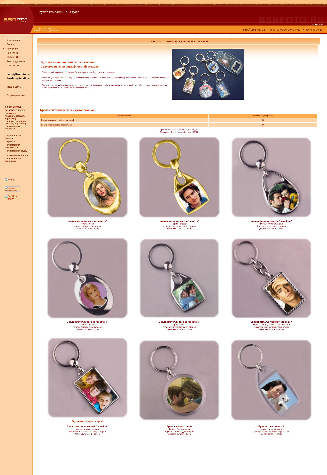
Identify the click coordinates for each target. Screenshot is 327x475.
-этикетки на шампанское (12, 146)
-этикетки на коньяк (17, 155)
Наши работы (13, 87)
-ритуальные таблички (12, 127)
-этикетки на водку (16, 150)
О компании (13, 40)
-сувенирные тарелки (13, 136)
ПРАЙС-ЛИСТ (13, 57)
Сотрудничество (15, 95)
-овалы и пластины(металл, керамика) (15, 116)
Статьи (10, 44)
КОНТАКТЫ (12, 65)
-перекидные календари (13, 159)
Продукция (12, 48)
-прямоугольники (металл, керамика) (15, 122)
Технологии (12, 53)
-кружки (10, 141)
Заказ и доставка (15, 61)
